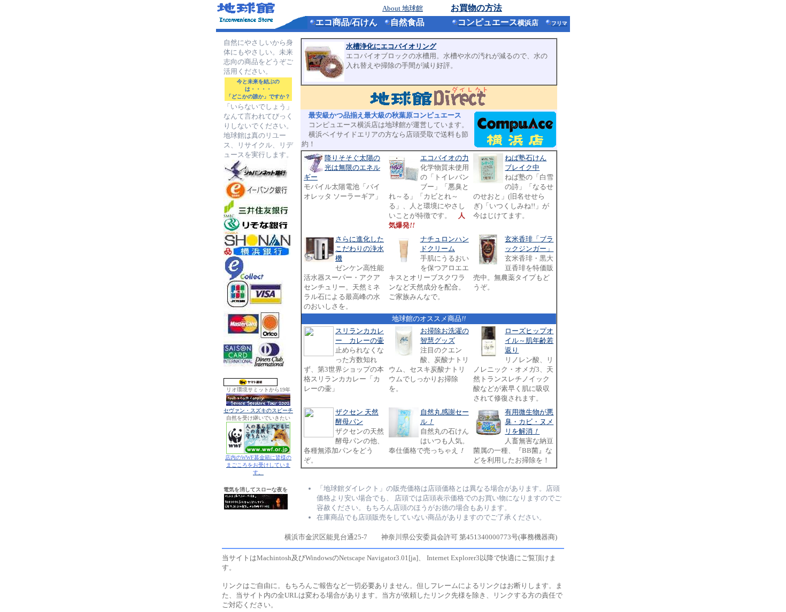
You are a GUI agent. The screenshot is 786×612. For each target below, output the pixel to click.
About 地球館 (402, 8)
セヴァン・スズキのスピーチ (258, 410)
